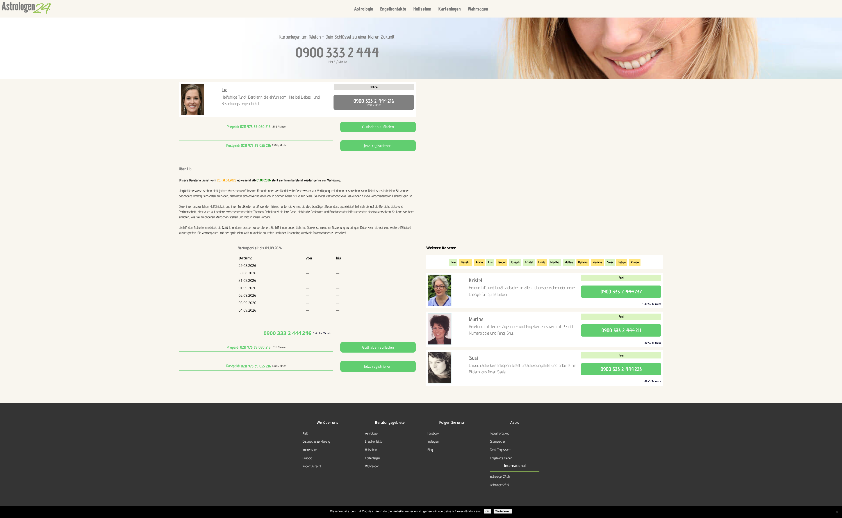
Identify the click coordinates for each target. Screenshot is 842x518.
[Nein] (836, 512)
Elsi (490, 262)
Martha (554, 262)
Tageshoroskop (499, 433)
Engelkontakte (393, 9)
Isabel (501, 262)
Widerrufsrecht (312, 466)
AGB (305, 433)
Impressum (310, 450)
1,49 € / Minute (373, 102)
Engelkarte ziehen (501, 458)
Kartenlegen (449, 9)
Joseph (515, 262)
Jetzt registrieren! (378, 145)
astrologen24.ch (500, 476)
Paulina (597, 262)
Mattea (569, 262)
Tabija (622, 262)
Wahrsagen (478, 9)
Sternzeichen (498, 441)
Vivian (635, 262)
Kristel (529, 262)
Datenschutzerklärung (316, 441)
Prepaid (307, 458)
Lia (224, 89)
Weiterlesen (502, 511)
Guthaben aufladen (378, 126)
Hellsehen (422, 9)
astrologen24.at (499, 485)
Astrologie (363, 9)
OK (487, 511)
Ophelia (582, 262)
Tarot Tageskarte (500, 450)
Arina (479, 262)
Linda (541, 262)
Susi (610, 262)
